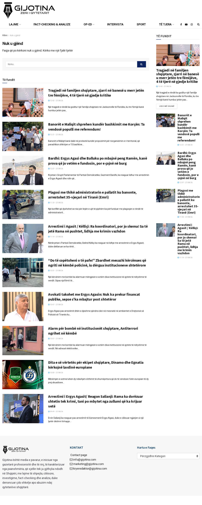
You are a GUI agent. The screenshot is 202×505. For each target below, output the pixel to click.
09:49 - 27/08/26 (56, 411)
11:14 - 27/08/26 (56, 237)
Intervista (115, 24)
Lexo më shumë (166, 106)
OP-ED (88, 24)
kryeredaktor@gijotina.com (90, 468)
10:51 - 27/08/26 (56, 271)
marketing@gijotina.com (88, 464)
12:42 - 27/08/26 (56, 101)
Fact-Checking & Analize (52, 24)
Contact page (78, 455)
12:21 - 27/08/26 (56, 135)
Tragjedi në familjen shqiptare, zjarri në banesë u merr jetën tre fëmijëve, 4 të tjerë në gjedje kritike (96, 93)
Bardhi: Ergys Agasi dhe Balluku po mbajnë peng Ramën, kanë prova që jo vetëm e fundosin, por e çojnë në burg (97, 161)
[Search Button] (141, 64)
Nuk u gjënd (15, 35)
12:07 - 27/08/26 (56, 169)
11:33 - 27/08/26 (56, 203)
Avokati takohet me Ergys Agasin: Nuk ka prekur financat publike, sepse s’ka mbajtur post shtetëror (94, 297)
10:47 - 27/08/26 (56, 305)
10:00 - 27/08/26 (56, 373)
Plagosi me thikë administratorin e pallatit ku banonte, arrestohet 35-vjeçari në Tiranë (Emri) (92, 195)
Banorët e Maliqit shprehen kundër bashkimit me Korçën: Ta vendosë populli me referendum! (96, 127)
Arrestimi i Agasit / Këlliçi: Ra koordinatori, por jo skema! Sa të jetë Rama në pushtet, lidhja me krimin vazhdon (98, 229)
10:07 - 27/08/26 (56, 339)
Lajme (13, 24)
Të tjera (165, 24)
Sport (141, 24)
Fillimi (4, 35)
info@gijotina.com (84, 459)
